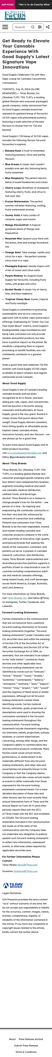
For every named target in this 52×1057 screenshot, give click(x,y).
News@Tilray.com (27, 864)
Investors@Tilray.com (26, 871)
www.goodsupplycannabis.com (24, 452)
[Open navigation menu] (5, 27)
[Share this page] (48, 27)
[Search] (32, 27)
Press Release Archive (31, 1039)
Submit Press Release (26, 1045)
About (12, 1039)
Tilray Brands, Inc (17, 598)
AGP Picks (7, 4)
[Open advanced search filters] (39, 27)
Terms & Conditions (26, 1051)
